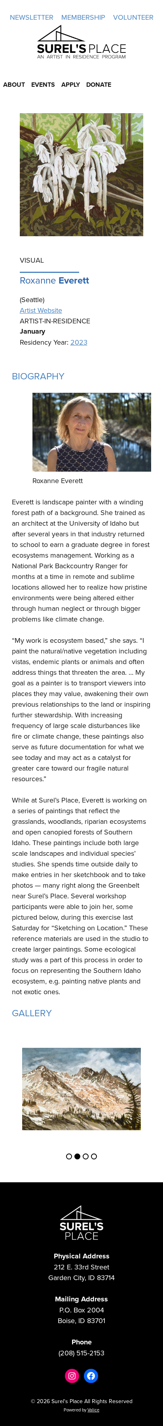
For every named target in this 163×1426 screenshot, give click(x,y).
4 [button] (94, 1156)
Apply (70, 84)
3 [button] (86, 1156)
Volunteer (133, 17)
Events (43, 84)
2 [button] (77, 1156)
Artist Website (41, 310)
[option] (81, 1089)
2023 (78, 342)
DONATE (98, 84)
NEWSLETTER (31, 17)
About (14, 84)
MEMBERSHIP (83, 17)
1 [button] (69, 1156)
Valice (93, 1410)
